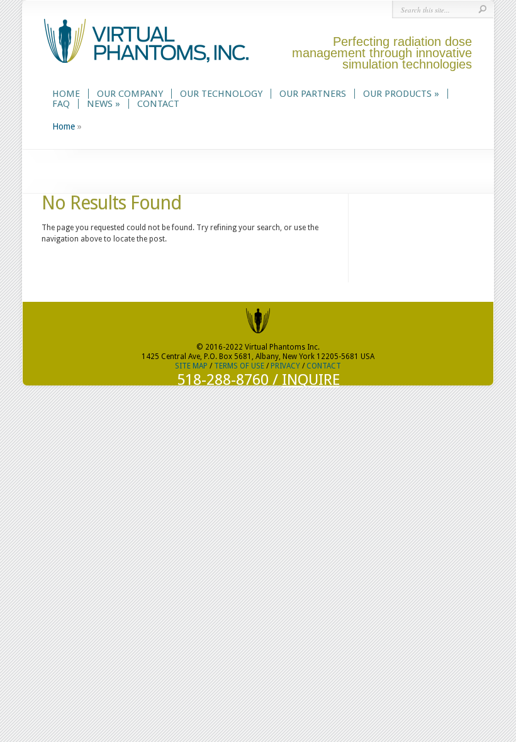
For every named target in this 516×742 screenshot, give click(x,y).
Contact (158, 104)
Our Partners (312, 94)
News (103, 104)
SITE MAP (191, 366)
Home (66, 94)
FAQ (61, 104)
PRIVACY (285, 366)
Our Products (401, 94)
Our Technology (221, 94)
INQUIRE (311, 380)
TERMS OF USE (239, 366)
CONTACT (323, 366)
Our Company (130, 94)
